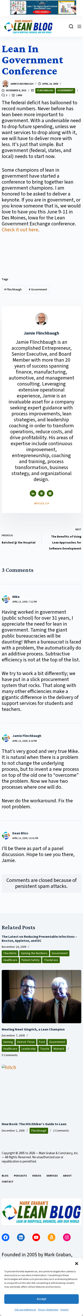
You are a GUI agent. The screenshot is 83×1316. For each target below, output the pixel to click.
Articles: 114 (41, 503)
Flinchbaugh (45, 90)
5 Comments (10, 1055)
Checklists (10, 953)
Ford (42, 1042)
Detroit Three (26, 1042)
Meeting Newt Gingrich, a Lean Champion (33, 1029)
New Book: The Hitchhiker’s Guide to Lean (34, 1124)
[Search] (71, 26)
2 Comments (61, 1131)
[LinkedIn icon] (33, 493)
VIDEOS (36, 1176)
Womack (58, 1049)
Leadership (28, 1049)
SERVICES (52, 1176)
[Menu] (79, 26)
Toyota (44, 1049)
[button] (76, 1263)
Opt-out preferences (25, 1310)
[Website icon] (41, 493)
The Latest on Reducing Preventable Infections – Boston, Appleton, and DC (39, 938)
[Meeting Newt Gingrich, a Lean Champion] (41, 996)
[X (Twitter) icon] (50, 493)
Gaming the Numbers (34, 953)
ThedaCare (51, 960)
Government (65, 90)
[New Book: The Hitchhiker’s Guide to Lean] (41, 1091)
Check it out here (20, 229)
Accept (41, 1299)
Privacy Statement (48, 1310)
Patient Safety (30, 960)
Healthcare (10, 960)
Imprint (64, 1310)
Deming (8, 1042)
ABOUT (67, 1176)
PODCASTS (20, 1176)
